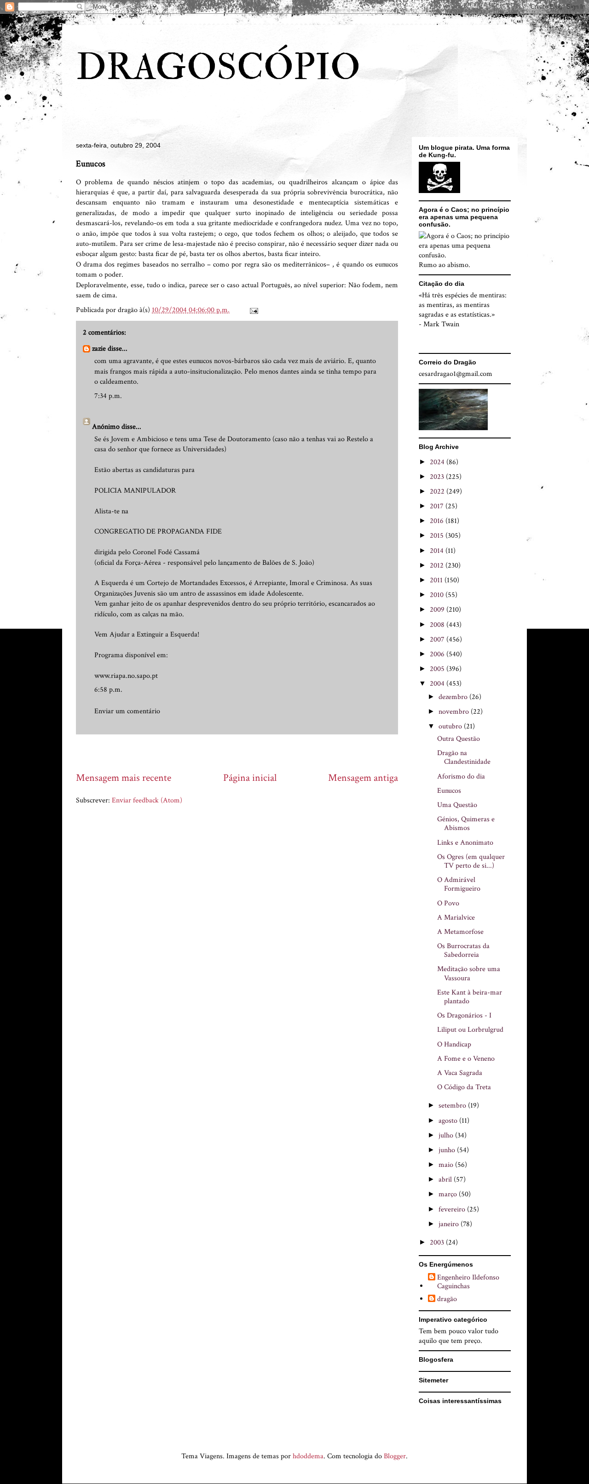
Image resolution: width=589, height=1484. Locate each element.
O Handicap (454, 1044)
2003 (438, 1242)
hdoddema (308, 1456)
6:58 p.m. (108, 689)
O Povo (448, 903)
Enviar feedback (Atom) (147, 800)
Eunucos (449, 791)
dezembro (454, 697)
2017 (437, 506)
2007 (438, 639)
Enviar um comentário (127, 711)
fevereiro (453, 1209)
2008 (438, 625)
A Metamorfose (460, 932)
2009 (438, 609)
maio (447, 1165)
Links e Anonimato (465, 842)
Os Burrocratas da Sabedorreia (463, 950)
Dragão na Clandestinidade (464, 757)
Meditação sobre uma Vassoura (468, 973)
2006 (438, 654)
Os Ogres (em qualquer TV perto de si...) (471, 861)
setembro (453, 1105)
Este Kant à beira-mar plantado (469, 997)
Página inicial (250, 778)
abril (446, 1179)
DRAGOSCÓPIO (218, 68)
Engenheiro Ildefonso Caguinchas (468, 1282)
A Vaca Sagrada (459, 1073)
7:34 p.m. (108, 396)
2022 (438, 491)
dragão (447, 1299)
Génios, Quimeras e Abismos (466, 823)
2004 (438, 683)
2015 (437, 535)
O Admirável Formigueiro (458, 884)
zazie (99, 348)
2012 (437, 565)
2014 (437, 551)
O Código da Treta (464, 1087)
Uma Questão (457, 805)
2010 (437, 595)
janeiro (450, 1224)
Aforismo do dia (461, 776)
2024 (438, 462)
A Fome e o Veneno (466, 1058)
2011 (437, 580)
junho (448, 1150)
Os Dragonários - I (464, 1015)
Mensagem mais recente (123, 778)
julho (447, 1135)
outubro (451, 726)
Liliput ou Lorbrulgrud (470, 1030)
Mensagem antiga (363, 778)
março (449, 1194)
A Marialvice (456, 917)
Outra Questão (458, 739)
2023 (438, 477)
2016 (437, 521)
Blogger (395, 1456)
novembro (455, 711)
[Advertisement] (243, 752)
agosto (449, 1121)
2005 (438, 669)
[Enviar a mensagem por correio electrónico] (253, 310)
